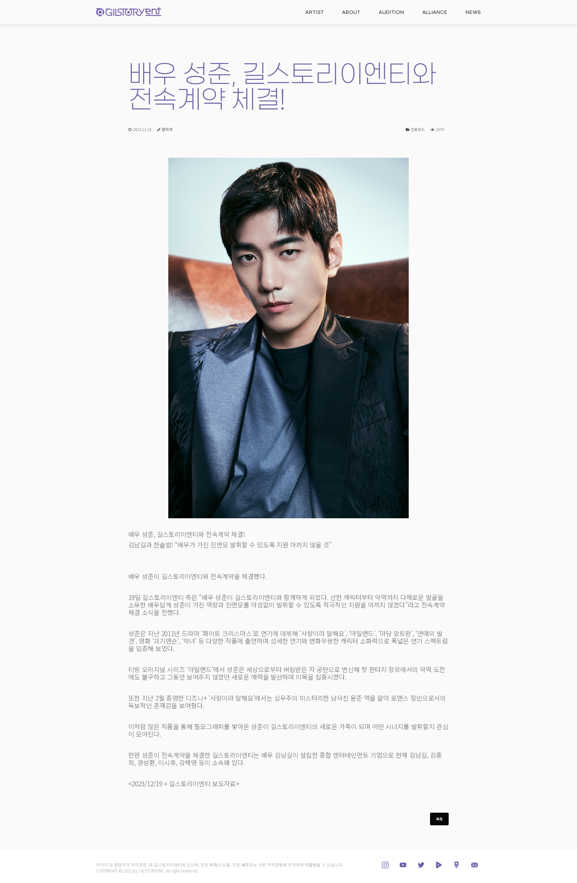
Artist (314, 12)
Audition (391, 12)
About (351, 12)
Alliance (435, 12)
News (473, 12)
